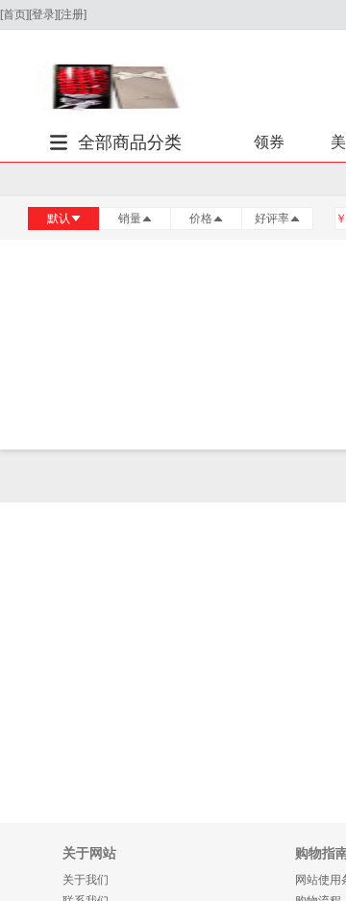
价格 (200, 218)
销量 (129, 218)
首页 (14, 14)
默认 (58, 218)
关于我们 (85, 880)
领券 (269, 142)
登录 (43, 14)
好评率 (272, 218)
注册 (72, 14)
